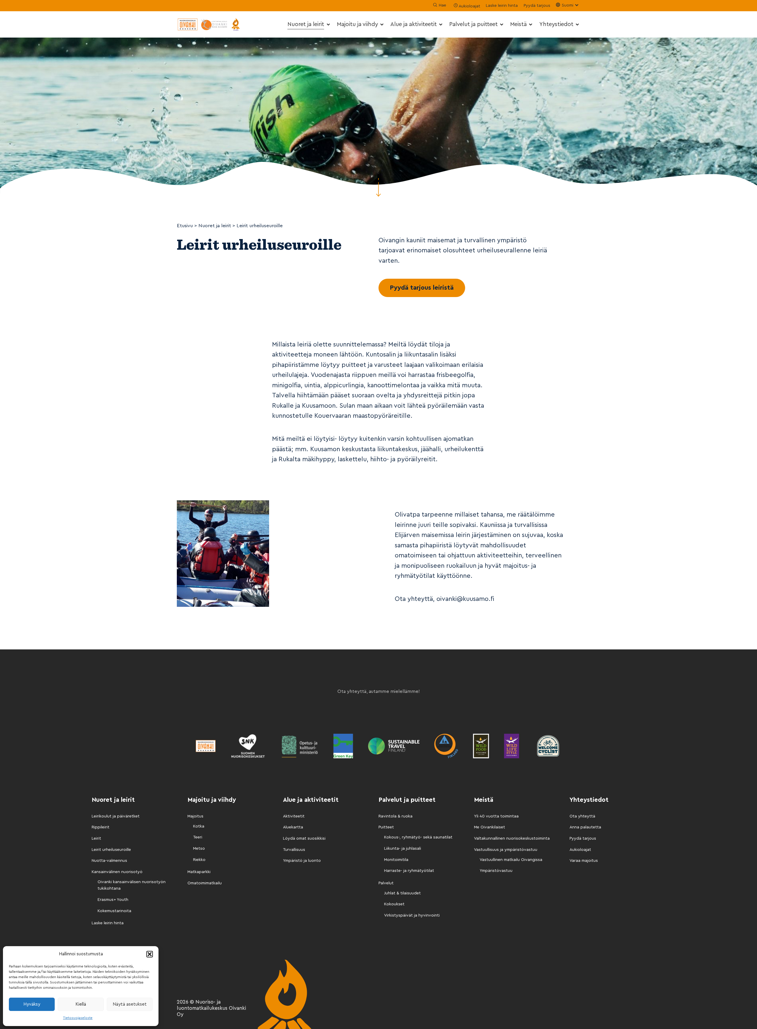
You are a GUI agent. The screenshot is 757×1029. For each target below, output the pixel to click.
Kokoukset (394, 904)
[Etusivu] (209, 24)
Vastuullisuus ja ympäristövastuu (505, 850)
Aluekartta (293, 827)
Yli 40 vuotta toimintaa (496, 816)
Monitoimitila (396, 860)
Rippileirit (100, 827)
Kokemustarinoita (114, 911)
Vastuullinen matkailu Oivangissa (511, 860)
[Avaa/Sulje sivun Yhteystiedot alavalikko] (577, 24)
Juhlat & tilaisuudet (402, 893)
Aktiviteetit (294, 816)
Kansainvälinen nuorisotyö (117, 872)
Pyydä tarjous (537, 6)
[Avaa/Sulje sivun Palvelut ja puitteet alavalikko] (501, 24)
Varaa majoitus (584, 861)
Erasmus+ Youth (113, 900)
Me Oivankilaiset (489, 827)
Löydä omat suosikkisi (304, 838)
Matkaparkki (199, 872)
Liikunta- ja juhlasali (402, 848)
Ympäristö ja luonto (302, 861)
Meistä (518, 24)
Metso (199, 848)
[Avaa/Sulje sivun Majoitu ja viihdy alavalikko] (382, 24)
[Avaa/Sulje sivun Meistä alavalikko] (530, 24)
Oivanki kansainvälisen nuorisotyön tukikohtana (132, 885)
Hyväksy (31, 1004)
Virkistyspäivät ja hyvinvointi (412, 915)
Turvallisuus (294, 850)
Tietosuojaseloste (78, 1018)
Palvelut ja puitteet (473, 24)
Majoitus (195, 816)
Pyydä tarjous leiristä (422, 288)
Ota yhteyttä (582, 816)
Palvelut (386, 883)
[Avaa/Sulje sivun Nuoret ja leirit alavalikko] (328, 24)
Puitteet (386, 827)
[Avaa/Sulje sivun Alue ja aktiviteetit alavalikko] (441, 24)
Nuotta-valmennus (109, 861)
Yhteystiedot (556, 24)
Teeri (197, 837)
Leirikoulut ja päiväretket (116, 816)
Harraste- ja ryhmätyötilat (409, 871)
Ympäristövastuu (496, 871)
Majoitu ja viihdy (357, 24)
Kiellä (80, 1004)
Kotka (198, 826)
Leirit (96, 838)
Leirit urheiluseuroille (111, 850)
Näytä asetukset (130, 1004)
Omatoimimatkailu (204, 883)
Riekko (199, 860)
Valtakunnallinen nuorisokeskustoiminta (512, 838)
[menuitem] (309, 24)
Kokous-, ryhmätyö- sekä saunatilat (418, 837)
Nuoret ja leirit (305, 24)
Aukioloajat (580, 850)
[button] (150, 954)
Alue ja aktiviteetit (413, 24)
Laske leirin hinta (502, 6)
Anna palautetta (585, 827)
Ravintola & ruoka (395, 816)
